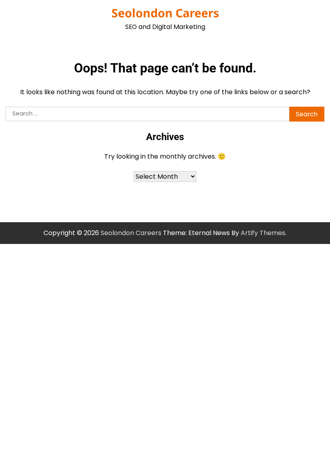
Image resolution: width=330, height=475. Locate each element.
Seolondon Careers (165, 13)
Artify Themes (263, 233)
